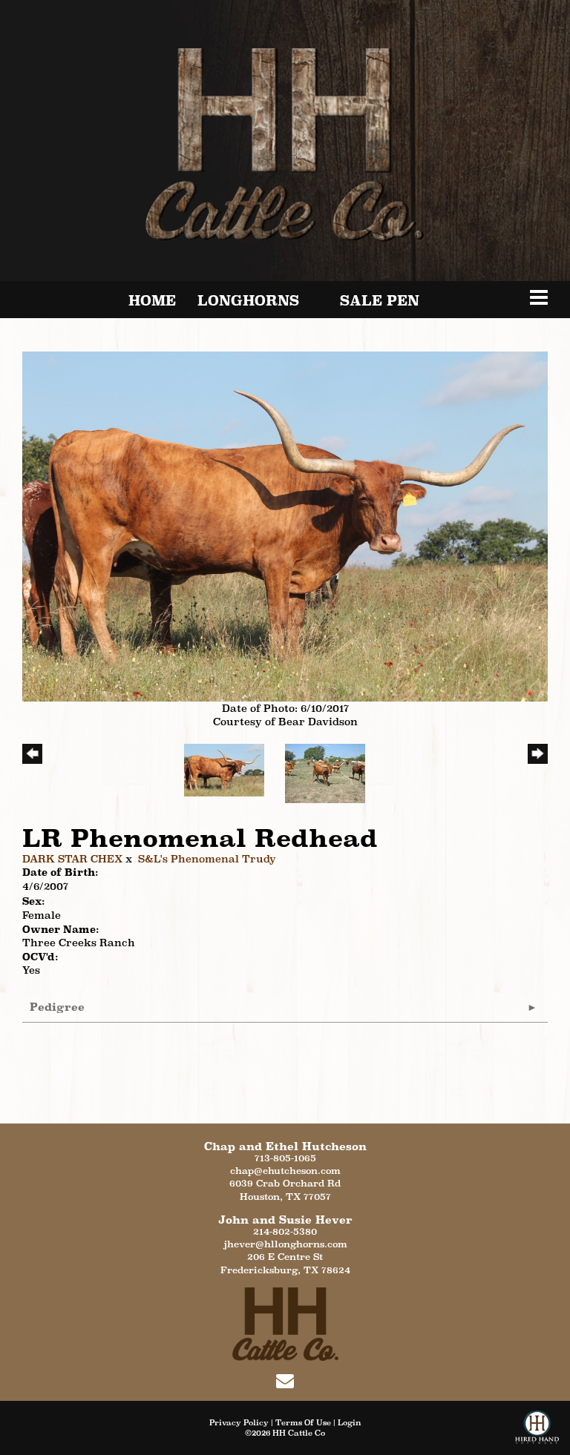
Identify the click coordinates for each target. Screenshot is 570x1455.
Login (349, 1422)
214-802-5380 (285, 1231)
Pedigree (57, 1006)
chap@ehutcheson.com (285, 1170)
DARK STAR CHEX (72, 859)
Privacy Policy (239, 1422)
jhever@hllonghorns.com (285, 1244)
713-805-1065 (285, 1158)
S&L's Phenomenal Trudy (207, 859)
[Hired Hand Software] (537, 1433)
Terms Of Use (303, 1422)
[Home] (285, 1322)
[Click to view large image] (285, 525)
